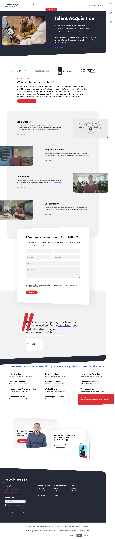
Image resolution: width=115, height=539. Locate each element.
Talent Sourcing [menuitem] (41, 495)
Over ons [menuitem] (53, 4)
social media (54, 182)
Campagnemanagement (90, 381)
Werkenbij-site (51, 389)
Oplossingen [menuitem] (31, 4)
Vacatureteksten (87, 389)
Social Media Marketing (90, 374)
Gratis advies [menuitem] (51, 9)
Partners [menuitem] (39, 4)
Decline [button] (86, 535)
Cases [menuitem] (46, 4)
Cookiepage (66, 528)
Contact (101, 139)
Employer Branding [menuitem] (41, 490)
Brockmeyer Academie (54, 397)
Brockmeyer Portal (17, 397)
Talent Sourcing (51, 374)
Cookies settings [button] (72, 535)
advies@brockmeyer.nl (16, 492)
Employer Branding (17, 381)
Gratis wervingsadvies (27, 101)
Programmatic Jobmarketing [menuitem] (42, 493)
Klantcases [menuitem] (57, 490)
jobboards (31, 184)
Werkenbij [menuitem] (74, 490)
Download (60, 445)
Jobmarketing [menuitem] (40, 488)
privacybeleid (46, 285)
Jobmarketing (15, 374)
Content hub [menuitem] (61, 4)
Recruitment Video (52, 381)
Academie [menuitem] (56, 493)
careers (94, 5)
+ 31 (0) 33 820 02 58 (15, 489)
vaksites (25, 184)
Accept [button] (79, 535)
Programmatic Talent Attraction (22, 389)
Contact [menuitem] (70, 4)
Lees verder (57, 47)
